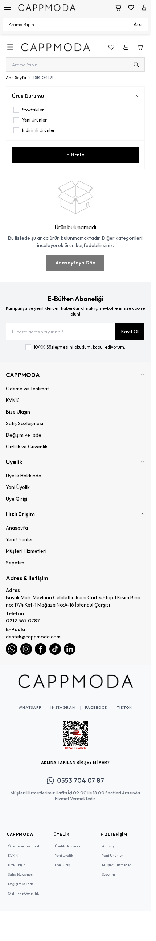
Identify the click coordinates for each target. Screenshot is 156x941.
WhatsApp (30, 708)
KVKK (12, 400)
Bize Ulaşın (18, 411)
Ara (138, 24)
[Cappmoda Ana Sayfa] (75, 681)
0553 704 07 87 (80, 780)
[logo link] (55, 47)
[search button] (136, 64)
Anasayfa (17, 528)
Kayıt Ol (130, 331)
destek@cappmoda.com (33, 636)
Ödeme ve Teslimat (27, 388)
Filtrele (75, 154)
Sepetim (15, 562)
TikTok (124, 708)
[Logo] (47, 7)
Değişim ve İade (23, 435)
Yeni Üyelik (18, 487)
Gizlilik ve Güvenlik (27, 446)
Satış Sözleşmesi (24, 423)
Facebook (96, 708)
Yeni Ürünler (19, 539)
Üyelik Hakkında (23, 475)
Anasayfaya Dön (75, 262)
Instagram (63, 708)
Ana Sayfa (16, 77)
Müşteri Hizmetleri (26, 551)
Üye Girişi (16, 499)
